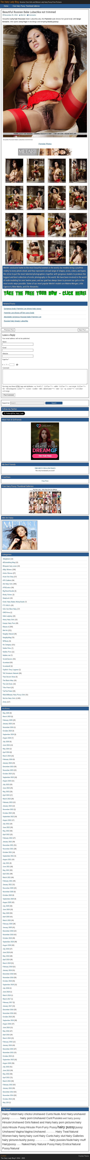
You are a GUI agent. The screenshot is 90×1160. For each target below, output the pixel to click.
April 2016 (6, 1035)
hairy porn (26, 1118)
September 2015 (8, 1060)
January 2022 (7, 842)
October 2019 (7, 938)
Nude (69, 1139)
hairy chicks (25, 1114)
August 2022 (7, 820)
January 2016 (7, 1045)
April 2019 (6, 959)
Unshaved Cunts (43, 1114)
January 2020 (7, 927)
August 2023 (7, 781)
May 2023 (6, 792)
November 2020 (8, 892)
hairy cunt (32, 1135)
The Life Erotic (8, 684)
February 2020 (7, 924)
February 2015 (7, 1085)
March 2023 (7, 799)
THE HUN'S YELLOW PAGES (45, 468)
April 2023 (6, 795)
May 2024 (6, 749)
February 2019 (7, 967)
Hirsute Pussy (17, 1127)
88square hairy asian (10, 566)
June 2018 (6, 992)
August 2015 (7, 1063)
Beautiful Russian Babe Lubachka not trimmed (29, 12)
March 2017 (7, 999)
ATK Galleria (7, 580)
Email (4, 348)
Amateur (18, 1144)
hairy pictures (10, 1139)
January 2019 (7, 970)
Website (5, 353)
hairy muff (79, 1139)
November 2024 (8, 727)
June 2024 (6, 745)
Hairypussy (9, 1144)
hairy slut (59, 1135)
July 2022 (6, 824)
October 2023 (7, 774)
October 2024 (7, 731)
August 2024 (7, 738)
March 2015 (7, 1081)
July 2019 (6, 949)
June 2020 (6, 909)
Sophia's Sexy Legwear (11, 670)
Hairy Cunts (46, 1135)
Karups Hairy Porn (9, 623)
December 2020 (8, 888)
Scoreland (6, 662)
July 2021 (6, 863)
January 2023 (7, 806)
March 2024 (7, 756)
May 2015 (6, 1074)
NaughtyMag (7, 637)
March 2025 (7, 716)
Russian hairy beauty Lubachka (16, 321)
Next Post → (83, 330)
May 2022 (6, 831)
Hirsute (6, 1122)
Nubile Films (7, 648)
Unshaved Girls (20, 1122)
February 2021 (7, 881)
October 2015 (7, 1056)
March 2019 (7, 963)
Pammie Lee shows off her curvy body (19, 313)
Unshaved (39, 1131)
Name (4, 342)
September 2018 (8, 985)
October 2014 (7, 1099)
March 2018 (7, 995)
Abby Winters (7, 569)
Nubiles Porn (7, 652)
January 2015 (7, 1088)
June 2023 (6, 788)
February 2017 (7, 1002)
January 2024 (7, 763)
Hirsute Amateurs (15, 1118)
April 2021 (6, 874)
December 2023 (8, 766)
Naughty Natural (8, 634)
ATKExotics (7, 587)
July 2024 (6, 741)
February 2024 (7, 759)
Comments (32, 15)
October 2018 (7, 981)
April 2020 (6, 917)
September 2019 (8, 942)
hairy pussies (58, 1139)
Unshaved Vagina (13, 1131)
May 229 (6, 1102)
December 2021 (8, 845)
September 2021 (8, 856)
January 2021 (7, 884)
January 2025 (7, 724)
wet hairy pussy (71, 1118)
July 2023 (6, 784)
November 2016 (8, 1013)
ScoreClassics (8, 659)
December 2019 (8, 931)
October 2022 (7, 813)
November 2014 (8, 1095)
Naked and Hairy (41, 1122)
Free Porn (45, 481)
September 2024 (8, 734)
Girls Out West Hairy (10, 609)
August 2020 (7, 902)
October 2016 (7, 1017)
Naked (26, 1144)
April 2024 (6, 752)
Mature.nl (6, 627)
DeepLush (6, 598)
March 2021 (7, 877)
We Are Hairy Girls (9, 698)
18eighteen (6, 559)
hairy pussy (66, 1127)
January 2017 (7, 1006)
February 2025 (7, 720)
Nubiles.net (6, 655)
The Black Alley (8, 680)
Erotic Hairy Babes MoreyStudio (13, 602)
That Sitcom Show (9, 677)
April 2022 (6, 834)
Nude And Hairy (63, 1114)
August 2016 (7, 1024)
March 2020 (7, 920)
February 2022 (7, 838)
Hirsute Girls (38, 1140)
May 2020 (6, 913)
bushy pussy (27, 1139)
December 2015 (8, 1049)
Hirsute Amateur (50, 1132)
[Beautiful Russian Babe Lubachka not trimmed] (45, 137)
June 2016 (6, 1027)
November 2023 (8, 770)
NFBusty (6, 641)
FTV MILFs (6, 605)
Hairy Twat (62, 1131)
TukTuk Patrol (7, 691)
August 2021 (7, 859)
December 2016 (8, 1009)
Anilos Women (8, 573)
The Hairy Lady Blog (9, 1)
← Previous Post (8, 330)
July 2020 (6, 906)
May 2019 (6, 956)
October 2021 (7, 852)
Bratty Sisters (7, 595)
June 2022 (6, 827)
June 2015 (6, 1070)
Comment (6, 368)
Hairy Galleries (75, 1135)
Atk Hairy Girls (8, 584)
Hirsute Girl (46, 1140)
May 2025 (6, 713)
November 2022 (8, 809)
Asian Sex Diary (8, 577)
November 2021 (8, 849)
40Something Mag (9, 562)
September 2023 (8, 777)
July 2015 (6, 1067)
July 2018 (6, 988)
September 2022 (8, 816)
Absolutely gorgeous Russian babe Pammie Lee (22, 317)
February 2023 (7, 802)
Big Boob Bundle (8, 591)
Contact (3, 1156)
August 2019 (7, 945)
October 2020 (7, 895)
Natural (14, 1148)
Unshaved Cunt (42, 1118)
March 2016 (7, 1038)
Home (6, 6)
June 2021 (6, 867)
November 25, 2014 (11, 15)
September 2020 (8, 899)
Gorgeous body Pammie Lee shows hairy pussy (22, 309)
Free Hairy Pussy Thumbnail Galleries (26, 6)
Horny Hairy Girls (8, 619)
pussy (79, 1127)
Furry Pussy (49, 1127)
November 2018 (8, 977)
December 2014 (8, 1092)
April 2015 (6, 1077)
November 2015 (8, 1052)
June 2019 (6, 952)
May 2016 (6, 1031)
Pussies (57, 1118)
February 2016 (7, 1042)
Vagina (28, 1131)
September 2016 (8, 1020)
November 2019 (8, 934)
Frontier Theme (84, 1156)
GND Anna (6, 612)
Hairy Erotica (63, 1144)
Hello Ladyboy (7, 616)
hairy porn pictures (63, 1122)
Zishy (4, 702)
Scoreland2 (6, 666)
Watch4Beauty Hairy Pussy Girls (14, 695)
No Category (7, 645)
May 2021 (6, 870)
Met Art (23, 15)
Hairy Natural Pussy (42, 1144)
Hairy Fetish (9, 1114)
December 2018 (8, 974)
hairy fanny (19, 1135)
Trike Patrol (7, 687)
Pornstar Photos (45, 144)
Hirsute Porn (34, 1127)
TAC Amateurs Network (11, 673)
